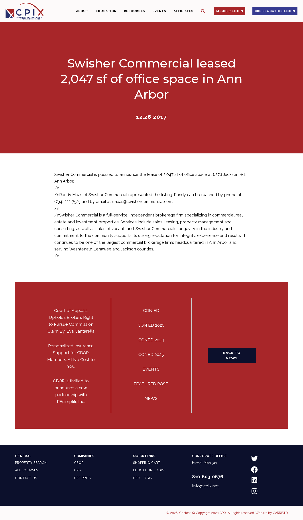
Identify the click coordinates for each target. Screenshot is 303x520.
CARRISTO (280, 513)
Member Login (229, 11)
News (151, 398)
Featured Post (151, 383)
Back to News (231, 355)
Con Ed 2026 (151, 325)
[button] (203, 11)
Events (151, 369)
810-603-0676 (207, 476)
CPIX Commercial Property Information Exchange (24, 11)
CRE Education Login (275, 11)
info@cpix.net (205, 485)
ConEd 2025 (151, 354)
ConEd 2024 (151, 339)
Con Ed (151, 310)
